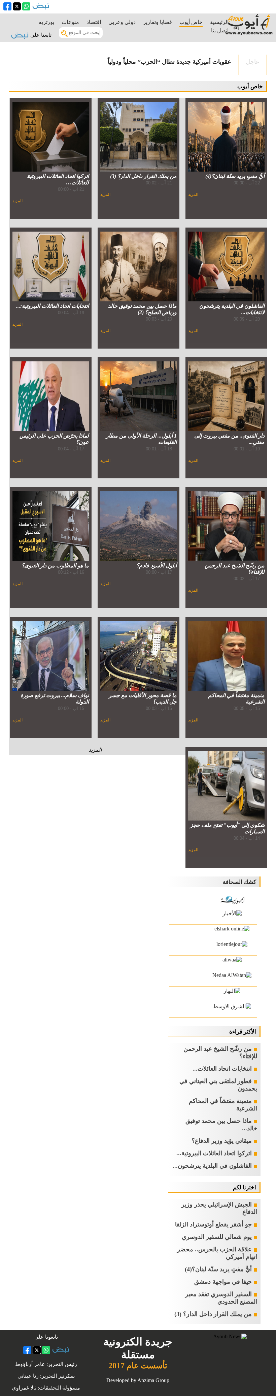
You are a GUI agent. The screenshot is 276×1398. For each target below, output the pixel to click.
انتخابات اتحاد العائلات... (222, 1068)
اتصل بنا (220, 30)
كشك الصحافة (239, 882)
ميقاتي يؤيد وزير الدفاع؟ (222, 1140)
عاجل (253, 61)
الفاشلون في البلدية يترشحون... (212, 1165)
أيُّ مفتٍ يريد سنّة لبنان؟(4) (218, 1269)
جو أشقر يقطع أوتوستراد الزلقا (213, 1224)
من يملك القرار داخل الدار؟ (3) (213, 1314)
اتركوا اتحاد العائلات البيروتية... (214, 1153)
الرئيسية (219, 22)
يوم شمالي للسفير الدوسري (217, 1236)
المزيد (193, 194)
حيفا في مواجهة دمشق (223, 1281)
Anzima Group (153, 1380)
